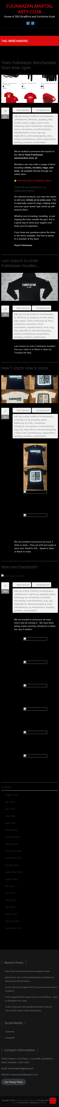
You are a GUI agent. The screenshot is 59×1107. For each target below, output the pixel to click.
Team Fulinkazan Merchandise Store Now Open (28, 65)
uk (30, 607)
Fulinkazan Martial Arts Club (29, 8)
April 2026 (10, 822)
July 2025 (9, 886)
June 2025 (10, 893)
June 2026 (10, 808)
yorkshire (27, 142)
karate (46, 122)
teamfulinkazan (28, 139)
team (49, 136)
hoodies (18, 122)
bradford (34, 116)
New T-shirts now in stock (24, 368)
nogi (38, 132)
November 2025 (13, 857)
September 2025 (13, 872)
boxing (25, 116)
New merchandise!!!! (19, 566)
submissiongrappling (36, 136)
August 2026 (11, 794)
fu (15, 317)
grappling (42, 119)
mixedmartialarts (21, 132)
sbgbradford (20, 136)
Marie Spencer (23, 110)
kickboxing (19, 126)
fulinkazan (32, 119)
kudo (27, 126)
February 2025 (12, 921)
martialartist (36, 126)
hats (50, 119)
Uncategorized (43, 110)
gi (28, 317)
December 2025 (13, 850)
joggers (33, 122)
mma (33, 132)
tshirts (39, 139)
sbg (43, 132)
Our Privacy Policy (13, 1081)
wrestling (18, 142)
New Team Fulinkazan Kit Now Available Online (27, 971)
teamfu (17, 139)
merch (17, 129)
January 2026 (11, 843)
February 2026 (12, 836)
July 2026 (9, 801)
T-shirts (17, 433)
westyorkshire (49, 139)
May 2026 (10, 815)
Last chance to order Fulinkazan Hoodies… (20, 263)
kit (46, 320)
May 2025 (10, 900)
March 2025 (11, 914)
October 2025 (12, 864)
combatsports (20, 119)
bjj (20, 116)
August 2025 (11, 879)
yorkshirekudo (39, 142)
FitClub (15, 1103)
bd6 (16, 116)
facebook (28, 23)
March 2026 (11, 829)
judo (40, 122)
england (31, 594)
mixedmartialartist (42, 129)
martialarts (48, 126)
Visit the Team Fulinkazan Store (34, 180)
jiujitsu (25, 122)
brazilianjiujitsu (46, 116)
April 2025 (10, 907)
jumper (23, 320)
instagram (32, 23)
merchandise (27, 129)
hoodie (43, 317)
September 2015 (13, 928)
